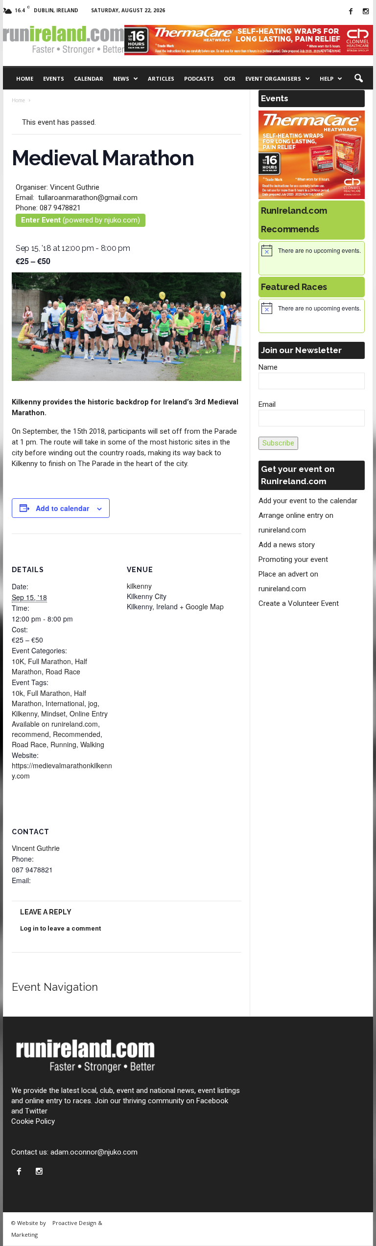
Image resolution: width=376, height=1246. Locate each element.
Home (24, 78)
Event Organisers (273, 78)
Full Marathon (49, 661)
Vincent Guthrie (36, 848)
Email (267, 404)
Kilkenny (24, 713)
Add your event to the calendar (307, 500)
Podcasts (199, 78)
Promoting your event (293, 559)
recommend (30, 734)
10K (18, 661)
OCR (229, 78)
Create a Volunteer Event (298, 603)
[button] (358, 78)
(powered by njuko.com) (80, 220)
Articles (161, 78)
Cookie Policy (33, 1121)
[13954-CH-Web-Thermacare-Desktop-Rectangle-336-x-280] (311, 155)
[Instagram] (366, 12)
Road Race (63, 671)
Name (268, 367)
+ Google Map (202, 606)
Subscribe (278, 443)
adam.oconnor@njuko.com (94, 1152)
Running (63, 744)
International (65, 703)
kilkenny (139, 586)
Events (53, 78)
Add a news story (286, 544)
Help (326, 78)
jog (92, 703)
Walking (92, 744)
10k (17, 693)
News (121, 78)
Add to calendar (62, 508)
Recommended (76, 734)
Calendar (88, 78)
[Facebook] (350, 12)
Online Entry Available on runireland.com (60, 719)
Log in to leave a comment (60, 928)
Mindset (53, 713)
